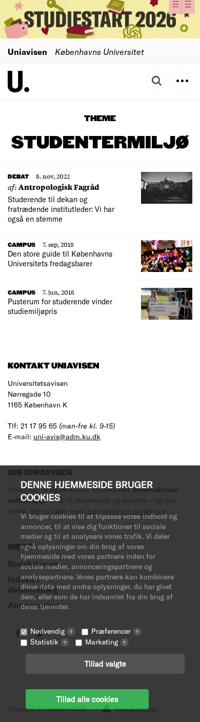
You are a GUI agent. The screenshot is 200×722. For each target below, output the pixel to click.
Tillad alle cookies (87, 699)
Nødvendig (51, 631)
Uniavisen (27, 51)
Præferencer (114, 631)
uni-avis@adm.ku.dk (67, 436)
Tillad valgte (105, 663)
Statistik (48, 641)
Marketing (105, 641)
